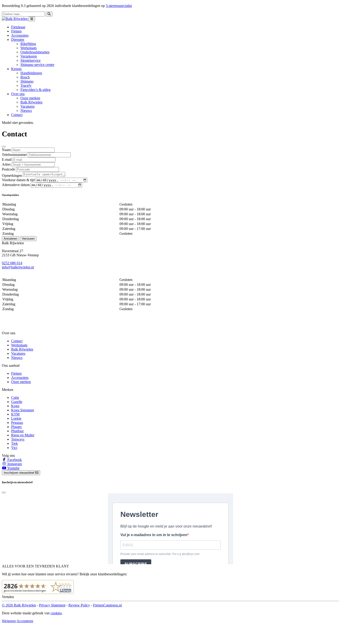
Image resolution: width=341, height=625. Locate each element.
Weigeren (9, 621)
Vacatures (27, 106)
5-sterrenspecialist (119, 6)
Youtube (12, 468)
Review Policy (79, 605)
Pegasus (17, 423)
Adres (6, 164)
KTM (15, 414)
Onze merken (30, 98)
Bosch (25, 77)
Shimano (26, 81)
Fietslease (18, 27)
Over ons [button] (18, 94)
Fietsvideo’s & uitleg (35, 90)
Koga (15, 406)
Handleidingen (31, 73)
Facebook (14, 460)
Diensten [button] (17, 40)
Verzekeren (28, 56)
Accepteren (24, 621)
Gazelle (16, 402)
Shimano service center (37, 65)
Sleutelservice (30, 60)
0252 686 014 (12, 263)
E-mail (7, 159)
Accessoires (20, 35)
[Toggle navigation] (32, 18)
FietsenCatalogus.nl (107, 605)
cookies (56, 613)
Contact (17, 115)
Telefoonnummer (14, 155)
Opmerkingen (12, 175)
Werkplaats (28, 48)
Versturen (28, 238)
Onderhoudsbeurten (34, 52)
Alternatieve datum (16, 185)
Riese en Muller (22, 435)
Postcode (8, 169)
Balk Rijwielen (31, 102)
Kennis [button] (16, 69)
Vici (14, 448)
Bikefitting (28, 44)
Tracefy (26, 85)
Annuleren (10, 238)
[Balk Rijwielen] (15, 19)
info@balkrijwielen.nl (18, 267)
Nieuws (26, 111)
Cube (15, 397)
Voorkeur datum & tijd (18, 180)
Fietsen (16, 31)
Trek (14, 443)
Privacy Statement (52, 605)
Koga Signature (22, 410)
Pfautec (16, 427)
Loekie (16, 418)
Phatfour (17, 431)
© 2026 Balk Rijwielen (19, 605)
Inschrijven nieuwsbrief (19, 472)
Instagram (14, 464)
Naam (6, 150)
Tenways (17, 439)
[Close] (4, 146)
